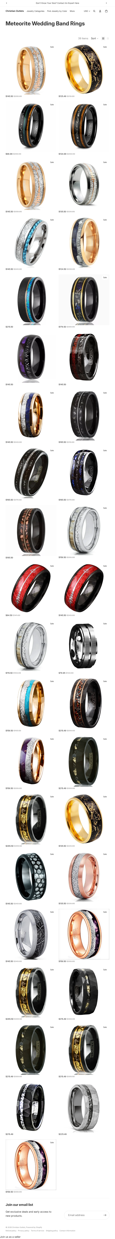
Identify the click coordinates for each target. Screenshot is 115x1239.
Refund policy (11, 1231)
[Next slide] (106, 3)
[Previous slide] (7, 3)
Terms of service (37, 1231)
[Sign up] (105, 1215)
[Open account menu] (100, 11)
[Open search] (94, 11)
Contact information (67, 1231)
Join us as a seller (10, 1236)
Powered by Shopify (34, 1227)
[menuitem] (72, 11)
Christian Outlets (18, 1227)
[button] (94, 38)
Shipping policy (52, 1231)
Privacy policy (23, 1231)
